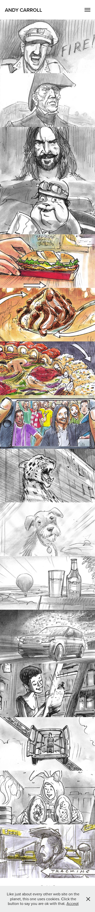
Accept (72, 903)
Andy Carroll (23, 9)
